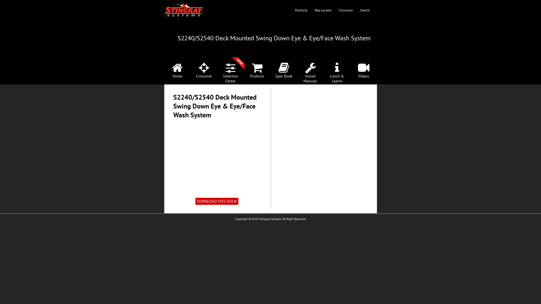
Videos (363, 76)
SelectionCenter (230, 78)
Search (365, 10)
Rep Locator (323, 10)
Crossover (346, 10)
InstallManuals (310, 78)
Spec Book (283, 76)
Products (301, 10)
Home (177, 76)
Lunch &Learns (337, 78)
